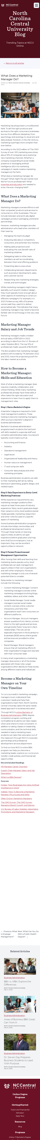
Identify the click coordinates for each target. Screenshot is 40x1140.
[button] (36, 5)
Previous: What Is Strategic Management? (9, 934)
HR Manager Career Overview (14, 767)
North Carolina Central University (19, 83)
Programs (20, 1132)
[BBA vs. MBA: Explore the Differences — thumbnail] (20, 966)
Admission (20, 1113)
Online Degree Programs (20, 1095)
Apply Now (20, 1116)
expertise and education (12, 184)
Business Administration (14, 978)
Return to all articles (15, 63)
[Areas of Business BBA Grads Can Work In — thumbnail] (20, 1004)
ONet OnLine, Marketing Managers (16, 799)
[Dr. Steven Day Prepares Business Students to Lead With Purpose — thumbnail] (20, 1042)
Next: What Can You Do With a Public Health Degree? (28, 934)
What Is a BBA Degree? (11, 777)
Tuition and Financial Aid (20, 1110)
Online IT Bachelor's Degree (20, 1137)
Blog (20, 1127)
